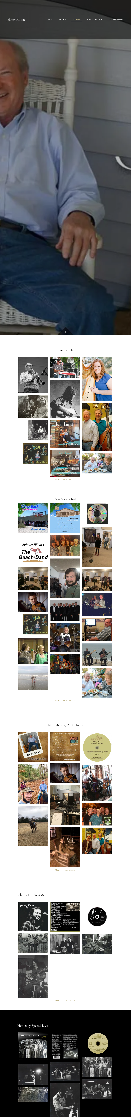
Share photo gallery (66, 479)
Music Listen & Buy (94, 19)
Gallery (76, 19)
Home (50, 19)
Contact (62, 19)
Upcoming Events (116, 19)
